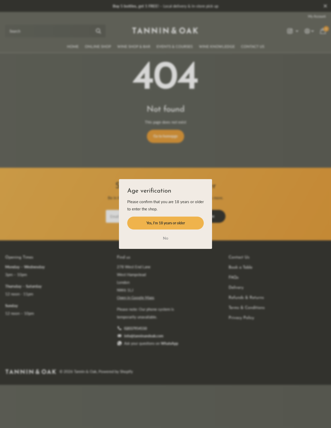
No (165, 238)
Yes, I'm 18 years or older (165, 223)
